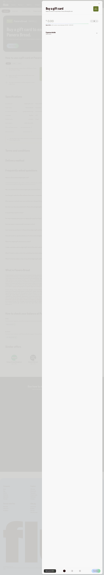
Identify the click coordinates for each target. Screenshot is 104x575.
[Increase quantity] (96, 21)
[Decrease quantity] (91, 21)
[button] (72, 33)
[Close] (99, 3)
